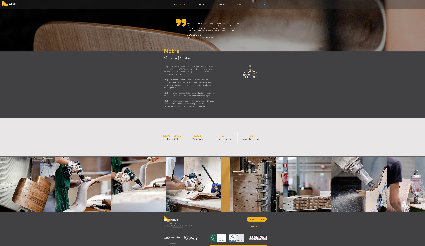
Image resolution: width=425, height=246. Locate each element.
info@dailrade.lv (178, 227)
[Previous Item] (4, 184)
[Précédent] (12, 24)
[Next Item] (421, 184)
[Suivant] (413, 24)
